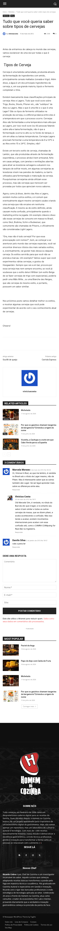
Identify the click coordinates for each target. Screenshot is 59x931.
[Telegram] (46, 40)
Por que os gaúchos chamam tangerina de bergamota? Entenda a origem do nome (38, 427)
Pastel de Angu (28, 646)
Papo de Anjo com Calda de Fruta (36, 661)
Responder (16, 490)
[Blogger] (19, 855)
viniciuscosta (13, 34)
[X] (20, 40)
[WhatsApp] (33, 40)
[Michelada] (11, 414)
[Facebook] (14, 40)
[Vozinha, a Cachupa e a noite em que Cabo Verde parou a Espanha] (11, 444)
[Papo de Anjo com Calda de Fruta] (11, 665)
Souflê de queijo (10, 359)
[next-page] (9, 454)
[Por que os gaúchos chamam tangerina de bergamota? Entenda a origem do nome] (11, 429)
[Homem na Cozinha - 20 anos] (29, 773)
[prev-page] (4, 454)
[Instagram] (33, 855)
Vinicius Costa (22, 496)
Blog (12, 16)
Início (5, 12)
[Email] (40, 40)
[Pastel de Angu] (11, 650)
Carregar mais (28, 706)
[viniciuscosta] (4, 33)
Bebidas (12, 12)
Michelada (25, 410)
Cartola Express (49, 359)
